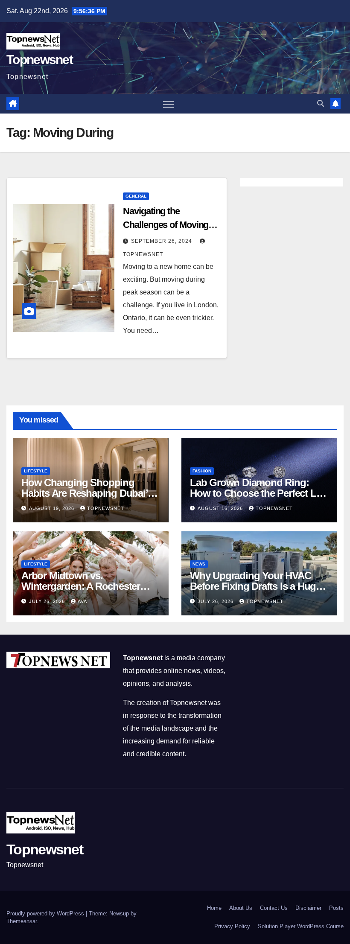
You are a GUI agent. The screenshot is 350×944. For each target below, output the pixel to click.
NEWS (198, 564)
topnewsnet (105, 508)
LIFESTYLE (35, 471)
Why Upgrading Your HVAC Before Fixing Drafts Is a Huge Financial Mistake (255, 586)
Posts (336, 908)
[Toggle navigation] (168, 104)
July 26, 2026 (48, 601)
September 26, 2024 (162, 241)
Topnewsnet (39, 59)
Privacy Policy (232, 926)
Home (214, 908)
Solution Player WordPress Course (301, 926)
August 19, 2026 (52, 508)
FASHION (201, 471)
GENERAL (135, 196)
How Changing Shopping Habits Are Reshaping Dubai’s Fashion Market (86, 493)
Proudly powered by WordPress (46, 913)
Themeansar (21, 921)
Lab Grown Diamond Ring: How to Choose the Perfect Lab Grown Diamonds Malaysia (258, 493)
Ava (82, 601)
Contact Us (274, 908)
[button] (320, 103)
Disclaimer (308, 908)
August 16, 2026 (221, 508)
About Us (240, 908)
